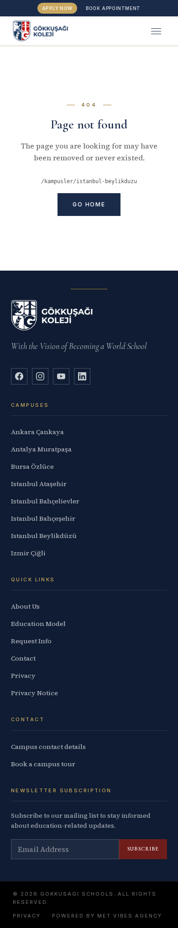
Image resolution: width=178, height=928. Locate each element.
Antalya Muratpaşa (41, 449)
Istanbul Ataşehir (39, 483)
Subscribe (143, 849)
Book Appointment (113, 8)
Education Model (38, 623)
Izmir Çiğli (28, 553)
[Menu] (156, 31)
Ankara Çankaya (37, 431)
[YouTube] (61, 376)
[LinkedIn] (82, 376)
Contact (23, 658)
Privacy (23, 675)
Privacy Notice (34, 692)
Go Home (89, 204)
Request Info (31, 641)
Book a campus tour (43, 764)
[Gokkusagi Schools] (40, 31)
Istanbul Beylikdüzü (44, 535)
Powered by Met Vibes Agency (107, 916)
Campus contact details (48, 746)
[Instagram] (40, 376)
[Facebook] (19, 376)
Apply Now (57, 8)
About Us (25, 606)
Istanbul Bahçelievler (45, 501)
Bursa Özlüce (32, 466)
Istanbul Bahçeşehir (43, 518)
